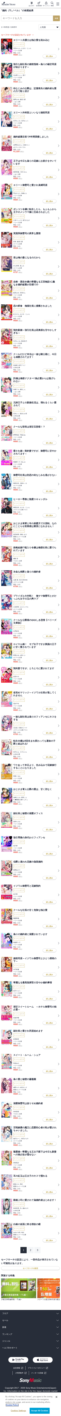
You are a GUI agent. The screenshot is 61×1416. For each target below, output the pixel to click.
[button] (39, 1373)
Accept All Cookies (39, 1411)
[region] (30, 1404)
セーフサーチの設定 (30, 1268)
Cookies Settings (18, 1411)
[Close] (56, 1397)
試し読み (49, 56)
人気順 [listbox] (43, 27)
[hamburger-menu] (57, 4)
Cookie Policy (12, 1405)
